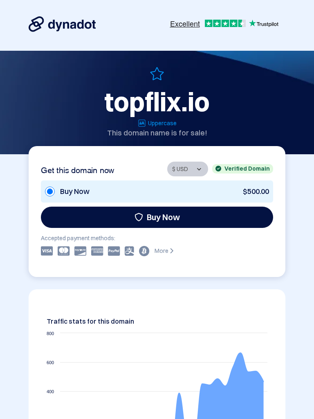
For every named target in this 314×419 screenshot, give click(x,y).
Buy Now (163, 217)
